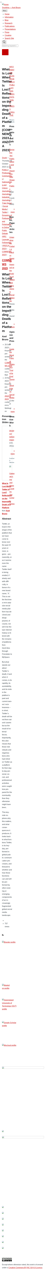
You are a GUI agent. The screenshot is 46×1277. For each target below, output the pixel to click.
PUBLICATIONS (12, 88)
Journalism (6, 194)
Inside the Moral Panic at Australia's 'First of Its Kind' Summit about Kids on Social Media (12, 373)
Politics (5, 170)
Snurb (4, 158)
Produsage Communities (7, 176)
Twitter (4, 212)
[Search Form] (4, 42)
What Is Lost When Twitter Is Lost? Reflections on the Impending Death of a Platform (7, 495)
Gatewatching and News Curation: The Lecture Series (12, 489)
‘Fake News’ (7, 203)
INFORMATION (11, 70)
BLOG (11, 76)
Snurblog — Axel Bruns (11, 8)
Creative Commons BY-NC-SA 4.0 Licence (25, 1268)
